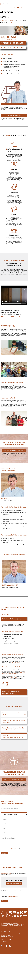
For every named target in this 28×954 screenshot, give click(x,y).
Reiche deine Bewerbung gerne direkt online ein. (13, 673)
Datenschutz (4, 940)
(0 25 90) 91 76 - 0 (15, 662)
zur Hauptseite (5, 3)
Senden (4, 853)
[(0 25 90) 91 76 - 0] (15, 8)
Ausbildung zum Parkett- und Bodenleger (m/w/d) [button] (11, 692)
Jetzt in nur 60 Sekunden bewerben (13, 104)
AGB (9, 940)
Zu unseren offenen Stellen (13, 115)
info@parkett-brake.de (6, 873)
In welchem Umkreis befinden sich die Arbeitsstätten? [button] (13, 721)
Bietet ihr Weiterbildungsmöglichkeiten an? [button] (12, 736)
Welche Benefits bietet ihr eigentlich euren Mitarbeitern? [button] (13, 729)
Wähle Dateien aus (14, 883)
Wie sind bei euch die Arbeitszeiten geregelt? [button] (13, 713)
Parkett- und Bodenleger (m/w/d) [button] (12, 619)
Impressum (4, 941)
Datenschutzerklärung (13, 848)
